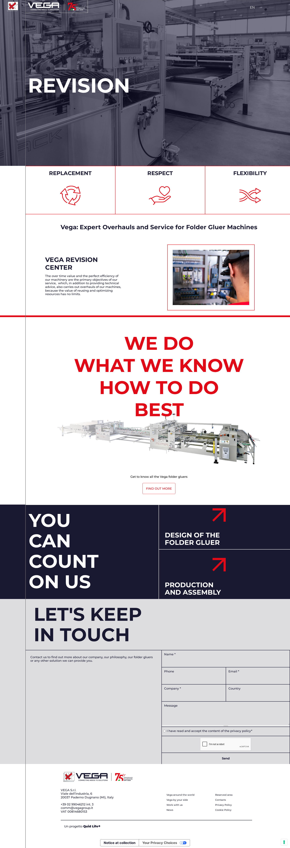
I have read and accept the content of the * (209, 731)
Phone (169, 671)
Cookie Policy (223, 809)
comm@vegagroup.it (77, 808)
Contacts (220, 799)
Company (172, 688)
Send (226, 758)
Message (171, 705)
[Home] (12, 6)
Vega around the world (180, 794)
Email (233, 671)
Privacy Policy (223, 804)
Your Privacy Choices (159, 843)
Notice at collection (119, 843)
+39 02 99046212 (73, 804)
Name (170, 654)
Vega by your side (177, 799)
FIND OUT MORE (159, 488)
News (169, 809)
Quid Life (92, 826)
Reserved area (223, 794)
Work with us (174, 804)
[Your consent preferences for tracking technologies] (284, 842)
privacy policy (240, 731)
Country (234, 688)
